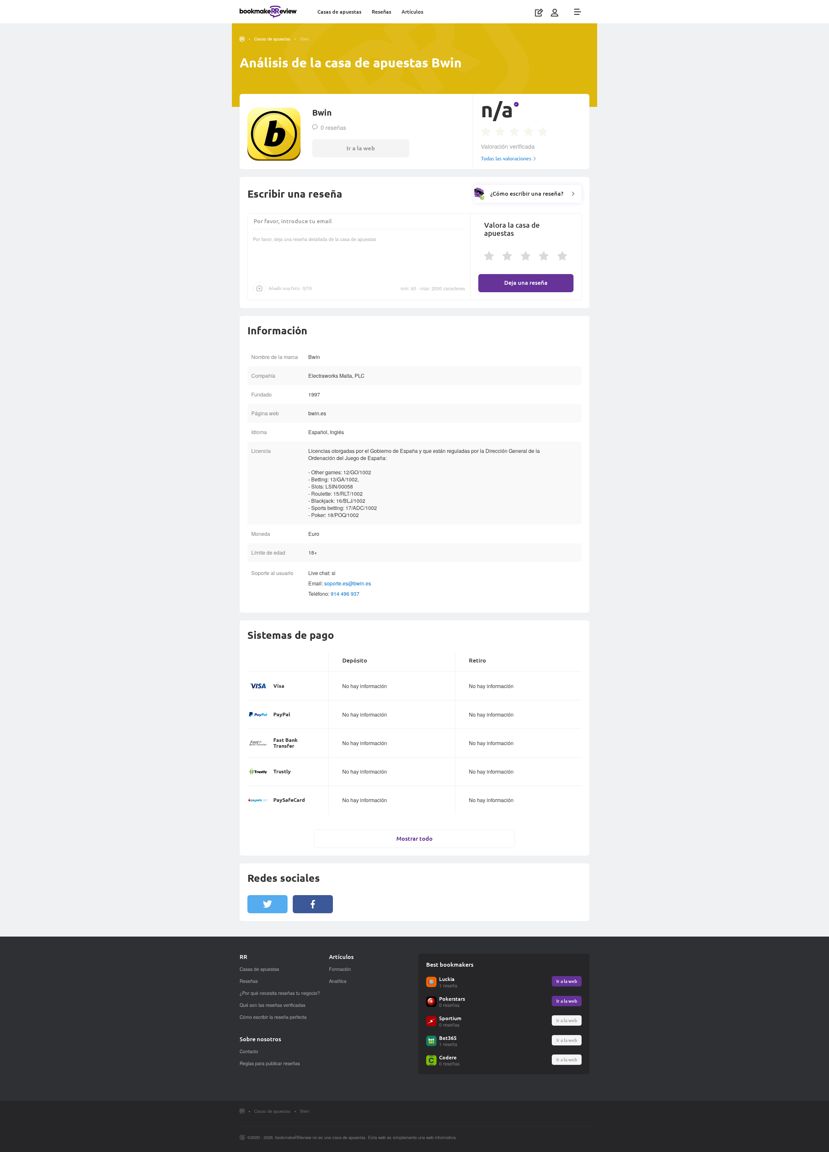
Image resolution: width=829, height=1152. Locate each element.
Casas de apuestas (339, 11)
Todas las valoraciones (506, 158)
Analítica (337, 981)
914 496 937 (345, 593)
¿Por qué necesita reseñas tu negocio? (280, 993)
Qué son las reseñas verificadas (272, 1005)
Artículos (412, 11)
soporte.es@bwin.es (347, 583)
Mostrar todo (414, 838)
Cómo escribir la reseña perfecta (273, 1017)
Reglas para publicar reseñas (270, 1063)
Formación (340, 969)
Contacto (249, 1051)
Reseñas (381, 11)
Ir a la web (566, 981)
